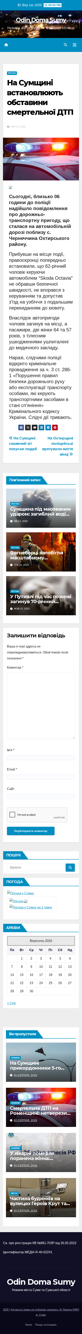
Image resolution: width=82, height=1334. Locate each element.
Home (28, 1324)
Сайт (10, 789)
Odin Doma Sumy (41, 20)
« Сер (11, 1003)
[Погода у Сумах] (20, 893)
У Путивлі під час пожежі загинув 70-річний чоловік (40, 601)
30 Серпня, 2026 (25, 1075)
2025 (6, 1309)
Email (12, 769)
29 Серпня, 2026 (25, 1210)
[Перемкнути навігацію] (74, 45)
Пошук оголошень (46, 1324)
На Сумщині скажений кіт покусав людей (23, 443)
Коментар (15, 667)
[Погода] (18, 901)
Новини (15, 1058)
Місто (14, 1193)
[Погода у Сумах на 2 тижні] (31, 907)
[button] (65, 45)
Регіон (12, 73)
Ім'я (10, 750)
